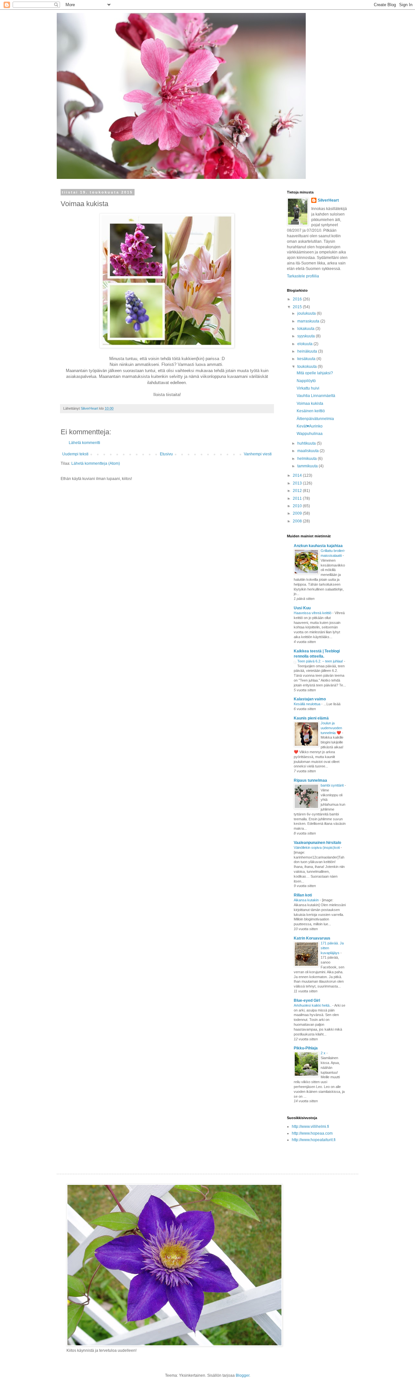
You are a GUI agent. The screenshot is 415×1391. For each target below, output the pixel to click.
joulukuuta (307, 313)
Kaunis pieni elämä (311, 718)
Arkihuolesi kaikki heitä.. (313, 1005)
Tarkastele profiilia (303, 276)
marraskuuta (308, 321)
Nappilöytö (306, 381)
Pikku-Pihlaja (306, 1048)
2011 (298, 498)
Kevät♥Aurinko (310, 426)
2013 (298, 483)
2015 (298, 307)
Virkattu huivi (308, 388)
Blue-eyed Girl (307, 1000)
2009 (298, 513)
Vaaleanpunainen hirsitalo (317, 842)
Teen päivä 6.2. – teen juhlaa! (320, 661)
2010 (298, 506)
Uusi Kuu (302, 608)
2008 (298, 521)
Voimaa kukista (310, 403)
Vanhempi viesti (258, 454)
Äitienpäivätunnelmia (315, 418)
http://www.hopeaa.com (312, 1133)
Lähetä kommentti (84, 442)
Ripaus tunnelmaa (310, 780)
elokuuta (305, 344)
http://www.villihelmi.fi (310, 1126)
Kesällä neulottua (307, 704)
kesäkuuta (306, 359)
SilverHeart (328, 200)
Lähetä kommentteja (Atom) (95, 463)
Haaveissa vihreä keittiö (313, 613)
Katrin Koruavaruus (312, 938)
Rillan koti (303, 895)
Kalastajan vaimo (310, 699)
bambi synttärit (333, 785)
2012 (298, 490)
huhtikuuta (307, 443)
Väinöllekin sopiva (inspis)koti (317, 847)
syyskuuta (306, 336)
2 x (323, 1053)
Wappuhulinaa (310, 433)
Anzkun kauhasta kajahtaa (318, 546)
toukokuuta (307, 366)
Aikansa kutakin (307, 900)
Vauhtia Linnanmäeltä (316, 395)
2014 (298, 475)
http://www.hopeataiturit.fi (314, 1140)
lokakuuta (306, 328)
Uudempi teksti (75, 454)
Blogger (242, 1375)
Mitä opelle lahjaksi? (315, 373)
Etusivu (166, 454)
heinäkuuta (307, 351)
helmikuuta (307, 458)
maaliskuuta (308, 451)
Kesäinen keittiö (311, 411)
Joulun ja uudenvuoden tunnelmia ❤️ (331, 728)
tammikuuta (308, 466)
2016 (298, 299)
